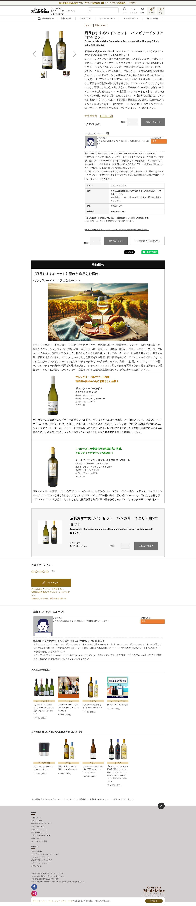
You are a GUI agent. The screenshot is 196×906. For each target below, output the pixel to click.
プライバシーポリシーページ (43, 901)
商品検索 (82, 799)
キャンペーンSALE (107, 19)
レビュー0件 (106, 116)
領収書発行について (39, 832)
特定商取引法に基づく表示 (41, 860)
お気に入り (133, 12)
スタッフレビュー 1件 (97, 133)
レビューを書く (53, 583)
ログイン (124, 12)
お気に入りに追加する (149, 241)
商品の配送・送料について (41, 823)
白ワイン (122, 186)
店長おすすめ (85, 19)
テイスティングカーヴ (40, 857)
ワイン (113, 186)
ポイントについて (38, 827)
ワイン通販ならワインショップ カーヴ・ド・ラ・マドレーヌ (40, 10)
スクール (151, 12)
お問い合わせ (36, 866)
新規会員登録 (152, 19)
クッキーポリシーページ (64, 901)
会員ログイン (36, 838)
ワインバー (161, 12)
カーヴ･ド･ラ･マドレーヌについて (44, 854)
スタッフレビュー (130, 19)
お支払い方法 (36, 821)
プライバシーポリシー (40, 863)
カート (142, 12)
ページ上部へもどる (161, 806)
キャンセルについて (39, 829)
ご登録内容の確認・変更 (40, 835)
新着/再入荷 (66, 19)
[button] (34, 54)
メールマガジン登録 (39, 841)
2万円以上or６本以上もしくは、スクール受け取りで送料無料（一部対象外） (117, 230)
